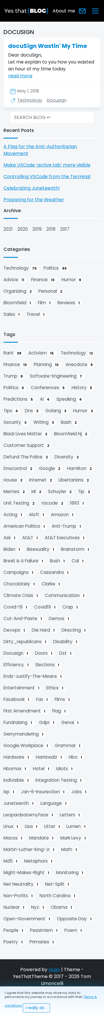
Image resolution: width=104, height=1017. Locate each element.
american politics (24, 526)
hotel (41, 769)
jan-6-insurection (42, 792)
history (82, 388)
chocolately (19, 584)
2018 (50, 229)
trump (13, 376)
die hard (43, 630)
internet (40, 480)
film (44, 303)
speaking (69, 399)
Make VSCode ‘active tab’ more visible (46, 165)
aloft (36, 515)
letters (70, 815)
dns (31, 411)
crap (70, 607)
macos (12, 838)
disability (65, 642)
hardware (16, 757)
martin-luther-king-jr (28, 849)
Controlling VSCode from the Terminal (46, 176)
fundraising (17, 722)
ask (9, 538)
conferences (48, 388)
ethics (54, 688)
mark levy (73, 838)
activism (41, 353)
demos (59, 618)
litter (52, 826)
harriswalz (49, 757)
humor (71, 280)
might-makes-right (26, 872)
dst (65, 653)
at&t (30, 538)
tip (84, 491)
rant (12, 353)
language (53, 803)
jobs (78, 792)
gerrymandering (23, 734)
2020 (22, 229)
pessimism (43, 930)
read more (20, 75)
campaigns (18, 572)
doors (43, 653)
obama (61, 907)
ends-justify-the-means (32, 676)
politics (55, 268)
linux (10, 826)
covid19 (44, 607)
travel (35, 314)
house (12, 480)
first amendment (24, 711)
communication (64, 595)
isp (8, 792)
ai (44, 399)
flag (59, 711)
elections (47, 665)
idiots (64, 769)
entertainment (21, 688)
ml (36, 491)
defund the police (25, 457)
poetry (13, 942)
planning (46, 364)
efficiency (16, 665)
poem (73, 930)
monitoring (69, 872)
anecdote (79, 364)
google (49, 468)
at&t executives (64, 538)
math (69, 849)
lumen (75, 826)
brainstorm (75, 549)
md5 (10, 861)
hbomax (14, 769)
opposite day (74, 919)
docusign (15, 653)
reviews (68, 303)
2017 (64, 229)
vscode (52, 503)
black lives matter (25, 434)
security (15, 422)
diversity (67, 457)
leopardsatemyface (28, 815)
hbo (75, 757)
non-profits (18, 896)
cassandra (54, 572)
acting (12, 515)
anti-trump (66, 526)
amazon (62, 515)
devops (14, 630)
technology (20, 268)
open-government (26, 919)
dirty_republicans (24, 642)
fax (42, 699)
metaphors (38, 861)
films (62, 699)
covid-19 (15, 607)
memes (14, 491)
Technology (29, 100)
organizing (17, 291)
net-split (57, 884)
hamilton (79, 468)
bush (57, 561)
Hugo (54, 969)
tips (10, 411)
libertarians (74, 480)
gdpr (46, 722)
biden (11, 549)
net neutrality (20, 884)
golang (55, 411)
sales (11, 314)
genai (70, 722)
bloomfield (17, 303)
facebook (16, 699)
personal (50, 291)
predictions (18, 399)
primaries (41, 942)
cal (77, 561)
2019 (37, 229)
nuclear (13, 907)
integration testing (58, 780)
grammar (67, 745)
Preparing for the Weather (33, 199)
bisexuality (40, 549)
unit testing (18, 503)
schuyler (59, 491)
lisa (31, 826)
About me (64, 11)
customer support (26, 445)
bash (69, 422)
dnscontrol (17, 468)
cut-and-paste (22, 618)
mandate (41, 838)
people (13, 930)
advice (13, 280)
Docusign (56, 100)
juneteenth (18, 803)
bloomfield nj (70, 434)
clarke (51, 584)
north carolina (57, 896)
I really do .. (36, 1008)
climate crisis (20, 595)
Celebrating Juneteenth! (31, 188)
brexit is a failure (23, 561)
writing (44, 422)
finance (43, 280)
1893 (77, 503)
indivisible (16, 780)
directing (74, 630)
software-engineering (56, 376)
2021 (8, 229)
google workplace (25, 745)
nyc (37, 907)
